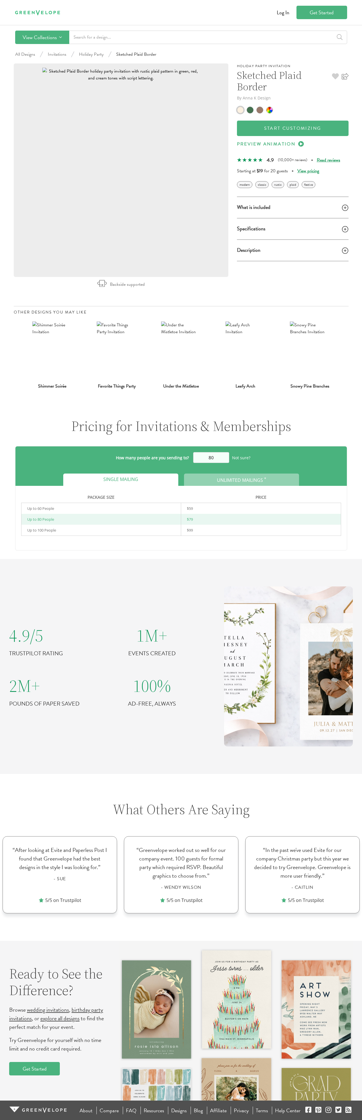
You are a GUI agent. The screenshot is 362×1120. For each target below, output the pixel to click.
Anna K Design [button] (257, 98)
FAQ (131, 1110)
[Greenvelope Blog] (348, 1110)
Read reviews (328, 160)
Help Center (287, 1110)
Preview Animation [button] (266, 144)
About (86, 1110)
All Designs (25, 54)
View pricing (308, 171)
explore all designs (60, 1018)
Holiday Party (91, 54)
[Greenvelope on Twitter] (338, 1110)
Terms (262, 1110)
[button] (335, 76)
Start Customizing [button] (292, 128)
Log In (283, 12)
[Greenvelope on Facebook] (308, 1110)
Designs (179, 1110)
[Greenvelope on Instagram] (328, 1110)
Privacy (241, 1110)
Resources (154, 1110)
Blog (198, 1110)
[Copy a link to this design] (345, 76)
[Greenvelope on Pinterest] (318, 1110)
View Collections (40, 37)
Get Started (322, 12)
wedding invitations (48, 1009)
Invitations (57, 54)
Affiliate (218, 1110)
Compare (109, 1110)
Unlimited (241, 479)
